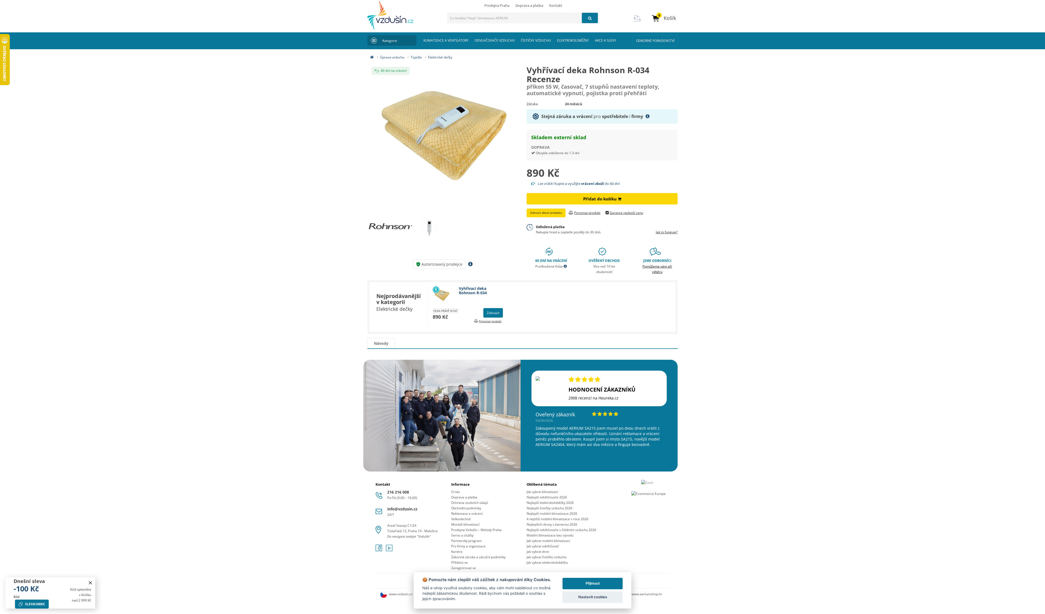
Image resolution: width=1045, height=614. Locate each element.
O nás (455, 491)
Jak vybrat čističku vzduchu (547, 557)
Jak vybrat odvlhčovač (543, 546)
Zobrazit (493, 313)
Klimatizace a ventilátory (446, 40)
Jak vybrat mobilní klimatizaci (548, 540)
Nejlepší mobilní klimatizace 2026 (552, 513)
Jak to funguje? (667, 232)
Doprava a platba (529, 5)
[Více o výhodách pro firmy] (648, 116)
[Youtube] (389, 549)
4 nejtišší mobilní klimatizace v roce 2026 (557, 519)
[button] (664, 18)
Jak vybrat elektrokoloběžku (547, 562)
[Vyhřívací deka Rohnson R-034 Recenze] (442, 135)
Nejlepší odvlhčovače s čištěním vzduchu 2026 (561, 530)
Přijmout (593, 583)
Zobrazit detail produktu (546, 213)
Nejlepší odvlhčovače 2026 (547, 497)
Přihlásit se (459, 562)
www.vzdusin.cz (401, 594)
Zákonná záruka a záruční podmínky (478, 557)
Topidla (416, 57)
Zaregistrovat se (463, 568)
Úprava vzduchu (392, 57)
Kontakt (555, 5)
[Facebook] (379, 549)
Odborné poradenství (655, 40)
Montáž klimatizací (465, 524)
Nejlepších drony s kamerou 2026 (552, 524)
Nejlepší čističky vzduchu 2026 (549, 508)
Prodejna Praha (496, 5)
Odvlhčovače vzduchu (495, 40)
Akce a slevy (605, 40)
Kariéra (456, 551)
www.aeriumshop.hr (647, 594)
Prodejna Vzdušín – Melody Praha (476, 530)
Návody (381, 343)
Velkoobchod (461, 519)
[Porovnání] (637, 21)
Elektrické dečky (440, 57)
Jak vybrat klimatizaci (542, 491)
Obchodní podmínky (466, 508)
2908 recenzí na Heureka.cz (593, 398)
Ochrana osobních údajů (469, 502)
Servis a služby (462, 535)
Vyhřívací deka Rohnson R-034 (473, 290)
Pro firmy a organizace (468, 546)
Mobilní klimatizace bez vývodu (550, 535)
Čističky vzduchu (536, 40)
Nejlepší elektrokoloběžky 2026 (550, 502)
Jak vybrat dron (538, 551)
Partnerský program (466, 540)
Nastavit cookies (592, 597)
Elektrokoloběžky (573, 40)
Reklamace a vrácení (466, 513)
